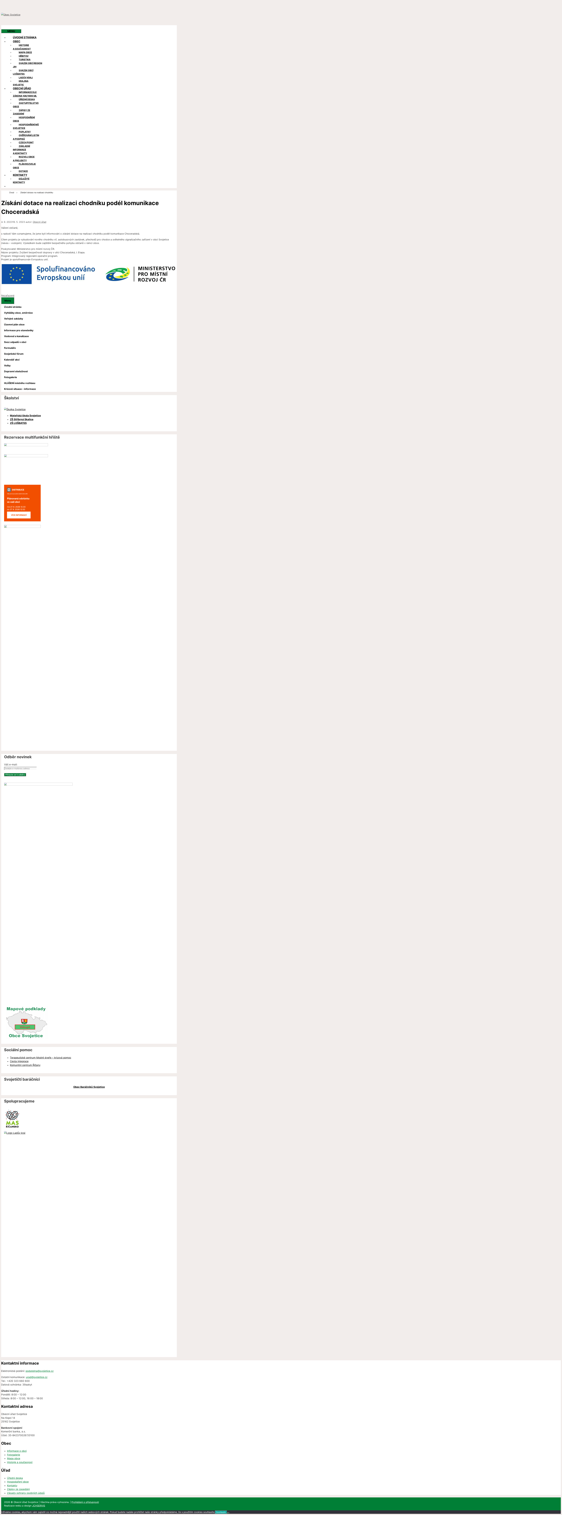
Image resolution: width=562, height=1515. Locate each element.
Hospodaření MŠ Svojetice (26, 126)
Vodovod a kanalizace (16, 336)
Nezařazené (7, 295)
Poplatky (25, 131)
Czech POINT (26, 142)
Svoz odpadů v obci (15, 342)
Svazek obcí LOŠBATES (23, 72)
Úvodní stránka (24, 37)
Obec (16, 41)
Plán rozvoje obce (24, 166)
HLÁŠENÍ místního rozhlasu (19, 383)
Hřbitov (24, 56)
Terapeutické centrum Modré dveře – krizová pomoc (40, 1057)
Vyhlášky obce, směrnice (18, 312)
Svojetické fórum (14, 353)
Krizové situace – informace (20, 388)
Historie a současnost (22, 47)
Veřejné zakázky (13, 318)
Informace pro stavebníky (18, 330)
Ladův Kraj (26, 77)
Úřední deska (27, 99)
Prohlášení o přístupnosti (85, 1502)
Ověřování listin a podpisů (26, 137)
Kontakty (20, 175)
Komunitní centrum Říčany (25, 1065)
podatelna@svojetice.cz (40, 1371)
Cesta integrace (19, 1061)
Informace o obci (17, 1451)
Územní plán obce (14, 324)
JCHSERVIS (38, 1505)
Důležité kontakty (21, 180)
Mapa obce (25, 52)
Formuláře (10, 347)
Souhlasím (221, 1512)
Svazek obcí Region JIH (27, 65)
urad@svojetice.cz (36, 1377)
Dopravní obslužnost (16, 371)
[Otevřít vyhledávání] (7, 27)
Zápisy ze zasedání (21, 112)
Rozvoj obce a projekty (24, 158)
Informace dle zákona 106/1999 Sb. (25, 94)
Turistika (24, 59)
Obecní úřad (22, 88)
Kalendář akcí (11, 359)
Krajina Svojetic (20, 83)
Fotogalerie (10, 377)
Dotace (23, 171)
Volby (7, 365)
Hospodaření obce (24, 119)
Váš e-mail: (10, 764)
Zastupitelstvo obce (26, 105)
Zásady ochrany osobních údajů (26, 1493)
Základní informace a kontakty (21, 150)
